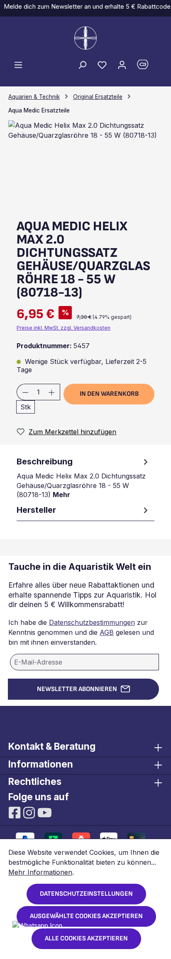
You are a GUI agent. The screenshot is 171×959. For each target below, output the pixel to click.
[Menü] (18, 64)
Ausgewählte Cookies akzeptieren (86, 916)
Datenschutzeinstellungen (86, 894)
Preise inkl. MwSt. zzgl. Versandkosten (63, 328)
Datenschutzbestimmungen (92, 622)
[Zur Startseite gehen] (85, 38)
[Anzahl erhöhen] (52, 392)
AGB (107, 632)
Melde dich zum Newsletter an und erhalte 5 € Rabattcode (85, 6)
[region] (85, 166)
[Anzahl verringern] (25, 392)
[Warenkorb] (147, 66)
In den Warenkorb (109, 394)
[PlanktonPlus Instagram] (30, 812)
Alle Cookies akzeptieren (86, 938)
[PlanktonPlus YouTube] (44, 812)
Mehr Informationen (40, 872)
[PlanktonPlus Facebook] (15, 812)
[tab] (83, 477)
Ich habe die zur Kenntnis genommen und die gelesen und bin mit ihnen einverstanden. (81, 632)
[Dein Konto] (122, 64)
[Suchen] (82, 64)
